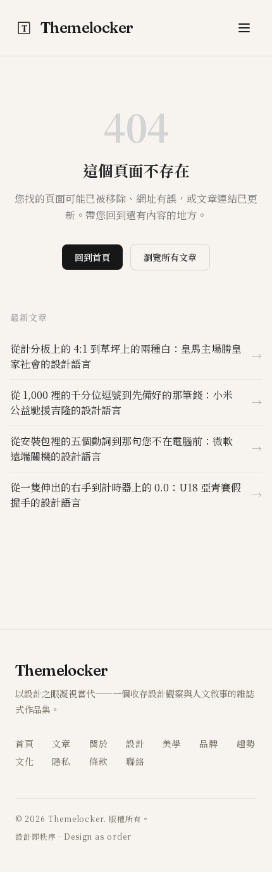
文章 (61, 743)
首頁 (24, 743)
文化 (24, 761)
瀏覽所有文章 (170, 257)
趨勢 (246, 743)
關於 (98, 743)
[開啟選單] (244, 28)
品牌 (208, 743)
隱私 (61, 761)
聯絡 (135, 761)
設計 (135, 743)
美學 (172, 743)
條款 (98, 761)
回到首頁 (92, 257)
